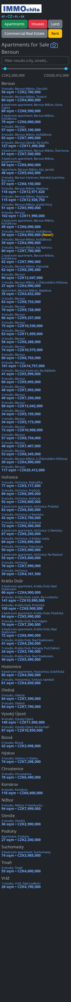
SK (22, 17)
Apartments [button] (15, 23)
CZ (9, 16)
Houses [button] (37, 23)
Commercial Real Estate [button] (24, 33)
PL (16, 17)
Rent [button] (55, 33)
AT (3, 17)
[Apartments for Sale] (21, 8)
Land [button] (55, 23)
